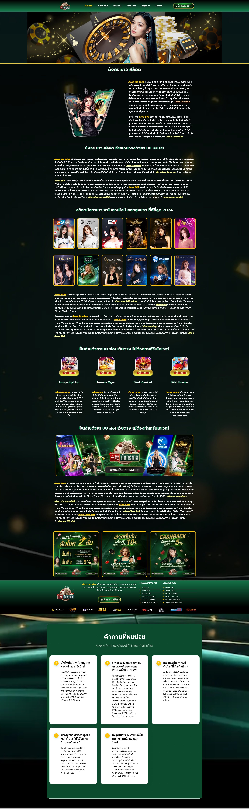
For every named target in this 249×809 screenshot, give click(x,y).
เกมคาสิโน (117, 5)
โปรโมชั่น (131, 5)
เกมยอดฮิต (103, 5)
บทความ (158, 5)
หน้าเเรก (88, 5)
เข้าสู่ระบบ (145, 5)
